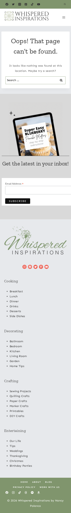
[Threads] (26, 492)
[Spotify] (32, 492)
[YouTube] (38, 4)
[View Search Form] (65, 4)
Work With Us (50, 487)
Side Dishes (17, 316)
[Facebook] (7, 4)
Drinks (14, 306)
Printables (16, 411)
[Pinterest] (26, 4)
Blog (48, 482)
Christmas (16, 461)
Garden (14, 361)
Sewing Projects (20, 391)
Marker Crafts (19, 406)
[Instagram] (19, 4)
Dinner (14, 301)
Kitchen (15, 351)
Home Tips (17, 366)
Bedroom (16, 346)
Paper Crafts (18, 401)
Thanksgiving (19, 456)
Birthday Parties (21, 465)
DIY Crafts (17, 416)
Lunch (14, 296)
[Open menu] (63, 17)
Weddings (16, 451)
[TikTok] (32, 4)
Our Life (15, 441)
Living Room (18, 356)
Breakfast (16, 291)
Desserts (15, 311)
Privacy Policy (24, 487)
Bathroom (16, 341)
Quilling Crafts (20, 396)
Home (24, 482)
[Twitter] (13, 4)
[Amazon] (38, 492)
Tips (12, 446)
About (36, 482)
